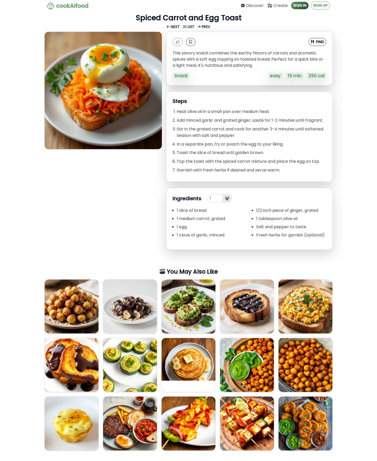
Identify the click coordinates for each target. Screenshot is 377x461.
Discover (254, 5)
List (190, 26)
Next (175, 26)
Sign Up (320, 5)
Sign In (299, 5)
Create (280, 5)
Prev (205, 26)
